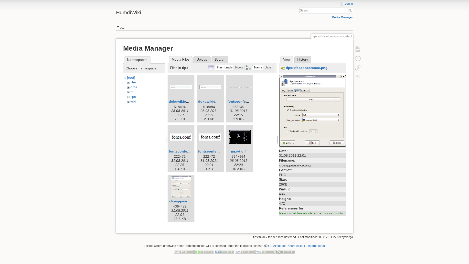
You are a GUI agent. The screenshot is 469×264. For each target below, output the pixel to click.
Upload (201, 59)
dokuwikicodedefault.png (190, 101)
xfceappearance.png (186, 201)
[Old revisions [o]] (357, 58)
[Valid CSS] (265, 251)
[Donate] (204, 251)
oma (133, 87)
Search (350, 10)
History (302, 59)
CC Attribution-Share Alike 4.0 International (296, 246)
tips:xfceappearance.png (307, 68)
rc (131, 92)
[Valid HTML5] (245, 251)
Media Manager (342, 17)
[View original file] (312, 111)
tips (133, 97)
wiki (133, 101)
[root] (131, 77)
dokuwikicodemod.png (217, 101)
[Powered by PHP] (224, 251)
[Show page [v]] (357, 49)
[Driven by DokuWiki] (285, 251)
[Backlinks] (357, 67)
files (133, 82)
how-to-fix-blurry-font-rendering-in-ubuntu (311, 213)
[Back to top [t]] (357, 77)
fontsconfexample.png (246, 101)
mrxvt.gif (238, 151)
